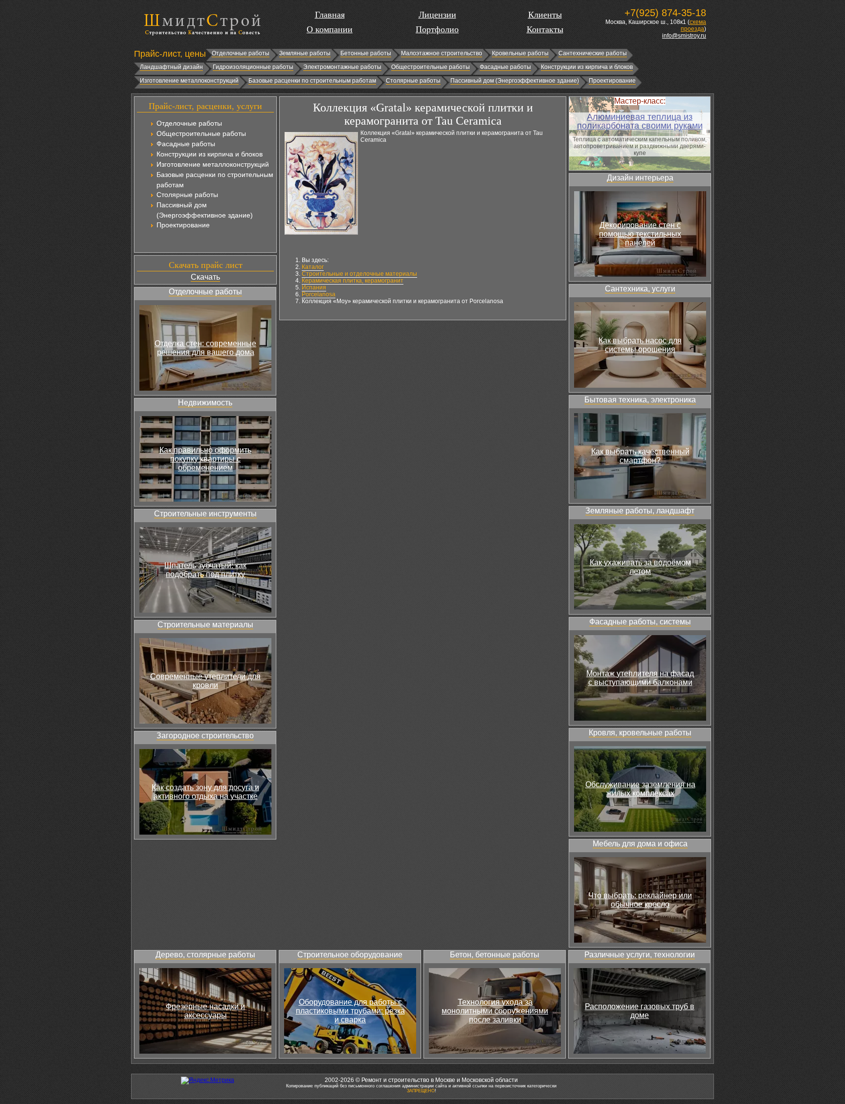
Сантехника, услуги (640, 289)
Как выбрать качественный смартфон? (640, 455)
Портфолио (437, 29)
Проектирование (612, 80)
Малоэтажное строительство (441, 53)
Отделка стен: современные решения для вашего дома (205, 347)
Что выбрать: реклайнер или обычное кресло (640, 899)
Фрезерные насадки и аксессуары (205, 1010)
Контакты (545, 29)
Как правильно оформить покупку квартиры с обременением (205, 459)
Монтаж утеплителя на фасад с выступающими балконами (640, 677)
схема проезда (693, 25)
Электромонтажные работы (342, 67)
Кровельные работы (520, 53)
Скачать (205, 277)
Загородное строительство (205, 735)
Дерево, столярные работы (205, 954)
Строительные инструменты (205, 513)
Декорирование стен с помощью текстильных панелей (640, 234)
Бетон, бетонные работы (494, 954)
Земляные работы (305, 53)
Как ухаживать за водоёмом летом (640, 566)
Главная (330, 15)
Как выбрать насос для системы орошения (640, 344)
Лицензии (437, 15)
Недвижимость (205, 402)
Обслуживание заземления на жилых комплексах (640, 788)
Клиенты (545, 15)
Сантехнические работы (592, 53)
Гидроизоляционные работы (253, 67)
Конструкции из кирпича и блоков (587, 67)
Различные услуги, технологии (639, 954)
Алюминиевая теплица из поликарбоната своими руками (640, 121)
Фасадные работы (505, 67)
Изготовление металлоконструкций (189, 80)
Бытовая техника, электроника (640, 400)
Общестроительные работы (430, 67)
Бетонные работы (365, 53)
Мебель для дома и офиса (640, 843)
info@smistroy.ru (684, 35)
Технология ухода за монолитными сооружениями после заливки (495, 1011)
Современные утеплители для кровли (205, 680)
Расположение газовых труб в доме (639, 1010)
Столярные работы (413, 80)
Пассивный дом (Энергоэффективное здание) (514, 80)
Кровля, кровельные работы (640, 733)
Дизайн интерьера (640, 178)
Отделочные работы (240, 53)
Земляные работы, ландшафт (639, 511)
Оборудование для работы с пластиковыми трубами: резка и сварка (350, 1011)
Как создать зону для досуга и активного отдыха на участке (205, 791)
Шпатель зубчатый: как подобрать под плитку (205, 569)
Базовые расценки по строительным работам (312, 80)
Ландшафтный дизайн (171, 67)
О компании (330, 29)
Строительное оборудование (349, 954)
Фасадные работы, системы (640, 622)
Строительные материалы (205, 624)
